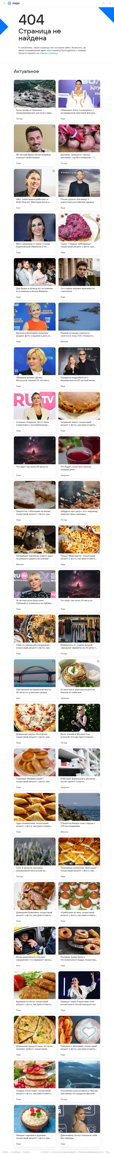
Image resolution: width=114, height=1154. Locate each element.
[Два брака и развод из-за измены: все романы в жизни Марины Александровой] (35, 279)
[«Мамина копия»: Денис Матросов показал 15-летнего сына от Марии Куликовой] (35, 368)
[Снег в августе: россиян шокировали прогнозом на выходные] (35, 858)
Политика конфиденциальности (90, 1152)
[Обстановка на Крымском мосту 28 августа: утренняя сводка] (35, 680)
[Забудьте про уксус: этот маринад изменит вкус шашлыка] (79, 502)
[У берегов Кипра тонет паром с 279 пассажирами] (79, 814)
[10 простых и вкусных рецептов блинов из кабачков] (79, 680)
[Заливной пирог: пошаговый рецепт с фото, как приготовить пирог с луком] (79, 413)
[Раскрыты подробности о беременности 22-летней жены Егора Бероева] (79, 368)
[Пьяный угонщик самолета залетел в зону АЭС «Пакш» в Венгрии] (79, 323)
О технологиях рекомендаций (63, 1152)
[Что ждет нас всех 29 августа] (35, 457)
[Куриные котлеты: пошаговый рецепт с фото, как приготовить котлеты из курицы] (35, 992)
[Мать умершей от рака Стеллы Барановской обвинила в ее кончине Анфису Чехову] (35, 234)
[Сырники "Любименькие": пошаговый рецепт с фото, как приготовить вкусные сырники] (35, 769)
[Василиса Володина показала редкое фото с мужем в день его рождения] (35, 323)
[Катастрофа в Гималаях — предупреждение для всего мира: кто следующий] (35, 101)
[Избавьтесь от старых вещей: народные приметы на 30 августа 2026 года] (79, 635)
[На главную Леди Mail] (15, 3)
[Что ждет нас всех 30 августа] (79, 591)
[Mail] (9, 3)
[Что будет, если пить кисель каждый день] (79, 457)
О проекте (45, 1152)
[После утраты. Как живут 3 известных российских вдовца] (79, 190)
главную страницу (48, 53)
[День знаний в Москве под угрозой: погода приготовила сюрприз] (79, 725)
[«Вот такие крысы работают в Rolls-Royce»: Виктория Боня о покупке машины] (35, 190)
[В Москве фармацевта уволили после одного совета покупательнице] (79, 769)
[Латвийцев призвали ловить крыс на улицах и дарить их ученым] (35, 546)
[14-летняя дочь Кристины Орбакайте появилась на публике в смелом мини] (35, 591)
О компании (15, 1152)
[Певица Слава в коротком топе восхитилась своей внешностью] (79, 992)
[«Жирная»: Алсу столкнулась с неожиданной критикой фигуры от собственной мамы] (79, 101)
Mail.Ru (6, 1152)
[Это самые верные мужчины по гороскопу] (79, 279)
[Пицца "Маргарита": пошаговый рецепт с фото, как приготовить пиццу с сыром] (79, 546)
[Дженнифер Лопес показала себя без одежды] (79, 1126)
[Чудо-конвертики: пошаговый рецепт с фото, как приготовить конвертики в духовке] (35, 814)
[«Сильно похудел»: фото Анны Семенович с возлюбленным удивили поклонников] (35, 413)
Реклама (26, 1152)
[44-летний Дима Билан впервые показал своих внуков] (35, 145)
